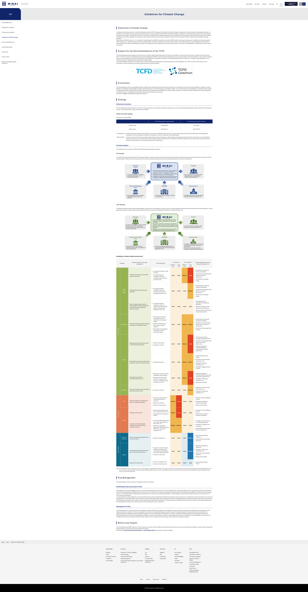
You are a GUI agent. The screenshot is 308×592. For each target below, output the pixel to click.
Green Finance (6, 57)
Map (146, 554)
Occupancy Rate (149, 558)
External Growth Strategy (126, 556)
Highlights (162, 552)
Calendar (177, 554)
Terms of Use (156, 579)
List (146, 552)
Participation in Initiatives (8, 27)
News (141, 579)
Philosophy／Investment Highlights (129, 552)
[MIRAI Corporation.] (10, 4)
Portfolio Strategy (125, 554)
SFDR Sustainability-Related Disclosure (9, 62)
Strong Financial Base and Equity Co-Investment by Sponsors (132, 561)
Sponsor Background (125, 558)
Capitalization (163, 558)
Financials (271, 4)
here (125, 93)
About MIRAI (249, 4)
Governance (5, 52)
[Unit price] (291, 5)
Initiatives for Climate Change (10, 37)
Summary (147, 556)
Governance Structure (111, 556)
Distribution (177, 560)
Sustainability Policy (7, 22)
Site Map (164, 579)
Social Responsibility (7, 47)
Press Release (178, 552)
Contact (148, 579)
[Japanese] (304, 4)
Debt (161, 554)
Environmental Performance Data (133, 530)
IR (277, 4)
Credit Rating (163, 556)
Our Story (257, 4)
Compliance (108, 558)
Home (3, 542)
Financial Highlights (179, 556)
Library (176, 558)
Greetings (108, 552)
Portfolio (264, 4)
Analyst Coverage (179, 562)
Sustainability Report (150, 530)
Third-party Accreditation (8, 32)
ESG (281, 4)
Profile (107, 554)
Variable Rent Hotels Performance (149, 561)
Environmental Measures (8, 42)
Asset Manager (109, 560)
